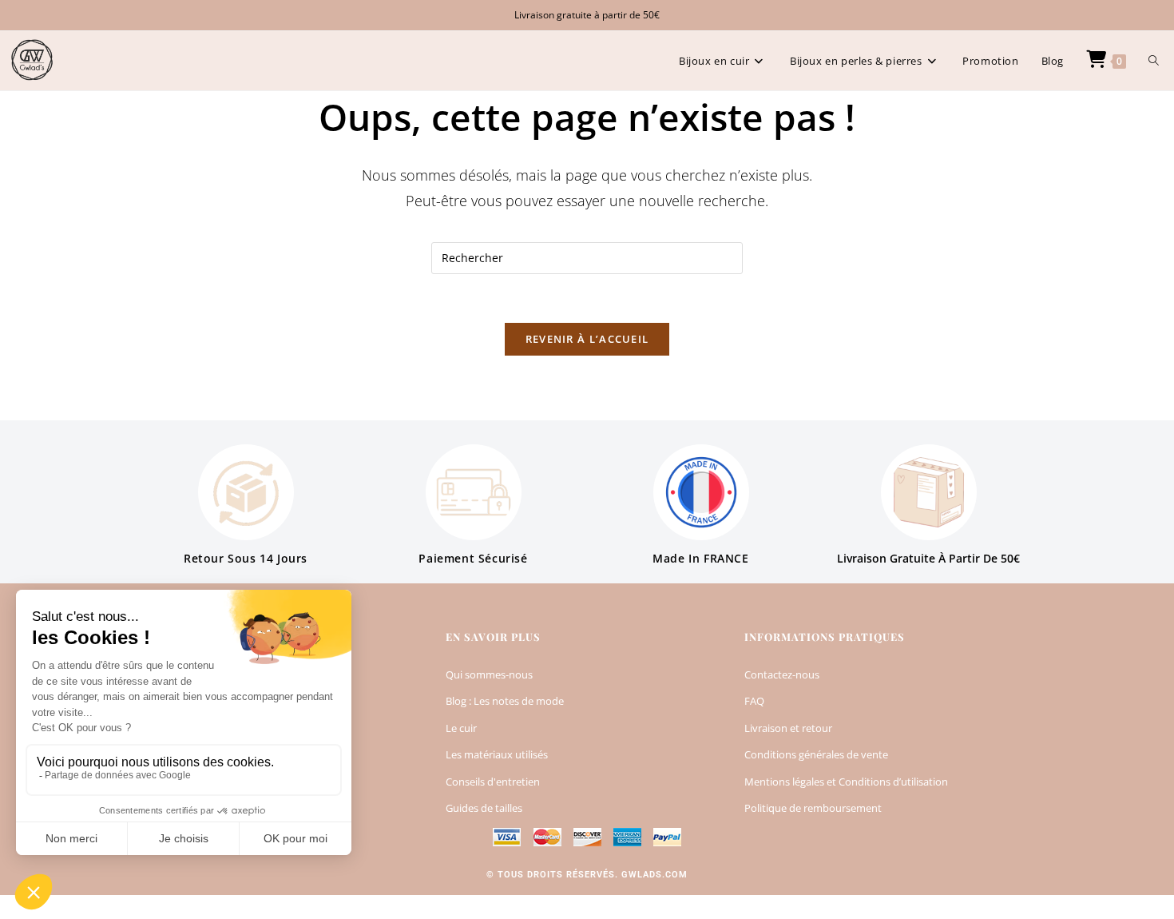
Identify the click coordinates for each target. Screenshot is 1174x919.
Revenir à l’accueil (587, 339)
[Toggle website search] (1153, 60)
